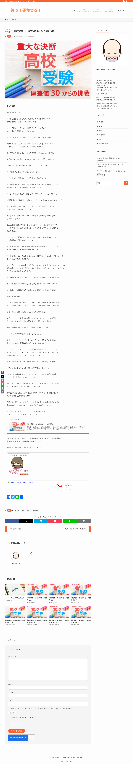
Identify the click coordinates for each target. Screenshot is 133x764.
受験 (9, 36)
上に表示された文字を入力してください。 (22, 717)
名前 (10, 684)
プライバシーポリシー (68, 757)
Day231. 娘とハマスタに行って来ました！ (111, 165)
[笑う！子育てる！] (26, 10)
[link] (31, 553)
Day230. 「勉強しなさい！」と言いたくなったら (111, 173)
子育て (29, 510)
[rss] (124, 1)
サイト (10, 700)
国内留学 (102, 135)
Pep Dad (16, 564)
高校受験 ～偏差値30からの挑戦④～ (40, 424)
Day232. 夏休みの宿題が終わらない (109, 159)
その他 (101, 122)
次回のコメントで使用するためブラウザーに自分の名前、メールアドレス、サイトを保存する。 (41, 708)
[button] (12, 521)
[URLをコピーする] (84, 521)
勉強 (23, 510)
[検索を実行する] (126, 183)
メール (11, 692)
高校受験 (35, 510)
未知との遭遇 (103, 143)
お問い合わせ (55, 757)
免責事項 (79, 757)
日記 (100, 139)
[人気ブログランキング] (18, 475)
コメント (12, 657)
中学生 (17, 510)
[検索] (126, 1)
